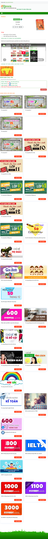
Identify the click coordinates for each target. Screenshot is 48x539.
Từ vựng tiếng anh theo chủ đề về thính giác (10, 365)
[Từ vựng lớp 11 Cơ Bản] (11, 165)
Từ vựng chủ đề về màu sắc (6, 386)
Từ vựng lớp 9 (4, 152)
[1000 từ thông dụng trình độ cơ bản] (11, 487)
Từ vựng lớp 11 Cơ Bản (6, 173)
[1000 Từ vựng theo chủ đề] (11, 466)
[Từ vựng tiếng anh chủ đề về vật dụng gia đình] (35, 314)
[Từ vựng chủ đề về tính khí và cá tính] (35, 357)
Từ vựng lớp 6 (4, 110)
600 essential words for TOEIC (31, 411)
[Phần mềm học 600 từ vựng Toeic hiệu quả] (11, 314)
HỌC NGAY (18, 113)
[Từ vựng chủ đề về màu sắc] (11, 378)
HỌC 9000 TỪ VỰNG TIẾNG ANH (24, 9)
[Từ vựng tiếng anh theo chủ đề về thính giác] (11, 357)
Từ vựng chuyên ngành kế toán (7, 407)
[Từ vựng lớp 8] (11, 123)
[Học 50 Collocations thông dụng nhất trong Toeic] (35, 229)
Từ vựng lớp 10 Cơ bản (30, 152)
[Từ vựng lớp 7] (35, 101)
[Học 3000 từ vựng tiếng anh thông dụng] (11, 509)
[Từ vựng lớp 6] (11, 101)
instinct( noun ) (16, 19)
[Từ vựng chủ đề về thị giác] (11, 250)
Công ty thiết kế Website (9, 2)
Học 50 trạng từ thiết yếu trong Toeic (8, 301)
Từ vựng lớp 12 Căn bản (6, 216)
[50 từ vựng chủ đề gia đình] (11, 272)
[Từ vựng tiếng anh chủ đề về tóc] (35, 272)
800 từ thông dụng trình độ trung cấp (8, 453)
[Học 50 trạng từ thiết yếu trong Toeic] (11, 293)
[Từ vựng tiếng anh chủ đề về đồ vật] (11, 335)
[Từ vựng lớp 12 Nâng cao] (11, 229)
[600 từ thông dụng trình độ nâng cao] (11, 424)
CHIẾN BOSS (43, 89)
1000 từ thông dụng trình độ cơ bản (8, 496)
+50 (8, 83)
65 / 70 (8, 81)
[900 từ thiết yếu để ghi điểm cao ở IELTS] (35, 445)
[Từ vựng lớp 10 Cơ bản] (35, 144)
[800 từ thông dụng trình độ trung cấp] (11, 445)
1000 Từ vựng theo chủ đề (6, 474)
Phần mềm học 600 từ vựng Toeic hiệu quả (10, 322)
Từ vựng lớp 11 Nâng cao (30, 195)
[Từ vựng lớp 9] (11, 144)
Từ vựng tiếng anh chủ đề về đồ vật (8, 344)
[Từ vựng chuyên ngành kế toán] (11, 399)
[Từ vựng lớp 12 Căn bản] (11, 208)
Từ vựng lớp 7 (28, 110)
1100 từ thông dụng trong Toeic (31, 496)
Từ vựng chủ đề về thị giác (6, 259)
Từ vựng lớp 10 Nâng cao (6, 195)
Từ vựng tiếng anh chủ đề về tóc (32, 280)
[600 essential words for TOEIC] (35, 401)
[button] (3, 13)
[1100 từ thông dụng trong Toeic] (35, 487)
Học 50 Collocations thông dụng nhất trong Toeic (35, 237)
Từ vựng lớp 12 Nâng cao (6, 237)
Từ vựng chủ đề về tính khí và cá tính (32, 365)
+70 (8, 85)
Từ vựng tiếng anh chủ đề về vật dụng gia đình (34, 322)
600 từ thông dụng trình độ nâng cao (8, 432)
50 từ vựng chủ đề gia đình (6, 280)
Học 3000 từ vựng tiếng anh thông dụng (9, 517)
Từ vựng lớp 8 (4, 131)
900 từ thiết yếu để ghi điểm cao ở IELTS (33, 453)
